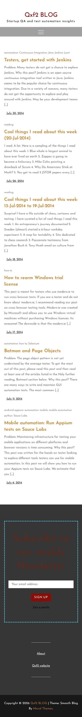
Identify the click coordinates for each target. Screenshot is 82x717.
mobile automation (60, 410)
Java (51, 52)
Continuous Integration (33, 52)
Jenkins (59, 52)
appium (19, 410)
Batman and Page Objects (32, 351)
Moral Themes (43, 708)
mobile (44, 410)
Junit (67, 52)
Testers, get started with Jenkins (37, 60)
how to (8, 270)
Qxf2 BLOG (41, 15)
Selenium (33, 343)
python (8, 415)
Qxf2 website (41, 665)
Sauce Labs (20, 415)
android (9, 410)
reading (8, 124)
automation (11, 52)
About (41, 653)
